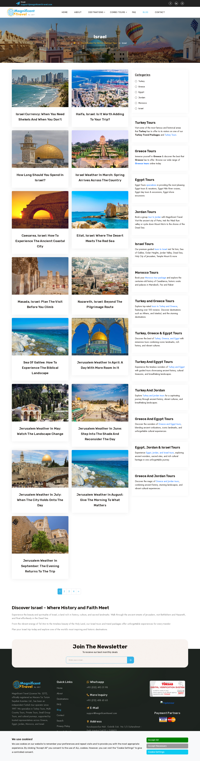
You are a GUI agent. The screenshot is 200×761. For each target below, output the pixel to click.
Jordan (141, 98)
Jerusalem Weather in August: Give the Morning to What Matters (100, 500)
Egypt (141, 92)
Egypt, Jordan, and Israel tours (160, 452)
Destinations (95, 12)
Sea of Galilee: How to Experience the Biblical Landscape (40, 367)
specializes (151, 185)
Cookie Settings (156, 752)
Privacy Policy (63, 726)
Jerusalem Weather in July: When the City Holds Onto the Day (40, 500)
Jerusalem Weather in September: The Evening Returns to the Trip (40, 566)
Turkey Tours (170, 134)
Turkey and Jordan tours (153, 395)
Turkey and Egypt (176, 367)
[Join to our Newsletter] (130, 660)
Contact (160, 12)
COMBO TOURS (117, 12)
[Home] (74, 43)
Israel (141, 109)
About (77, 12)
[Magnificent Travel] (21, 12)
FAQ (134, 12)
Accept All (153, 740)
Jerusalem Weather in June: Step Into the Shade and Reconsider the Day (100, 434)
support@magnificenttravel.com (36, 4)
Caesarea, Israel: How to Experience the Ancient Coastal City (40, 241)
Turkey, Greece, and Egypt (167, 338)
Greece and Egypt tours (169, 424)
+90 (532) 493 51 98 (97, 687)
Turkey (141, 81)
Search (60, 720)
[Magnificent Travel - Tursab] (167, 688)
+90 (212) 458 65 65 (97, 700)
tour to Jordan (154, 217)
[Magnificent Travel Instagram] (182, 3)
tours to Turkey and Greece (164, 306)
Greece (141, 87)
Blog (145, 12)
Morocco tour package (155, 277)
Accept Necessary (157, 746)
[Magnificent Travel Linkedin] (176, 3)
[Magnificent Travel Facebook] (170, 3)
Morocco (142, 103)
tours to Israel (161, 249)
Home (65, 12)
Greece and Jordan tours (167, 481)
